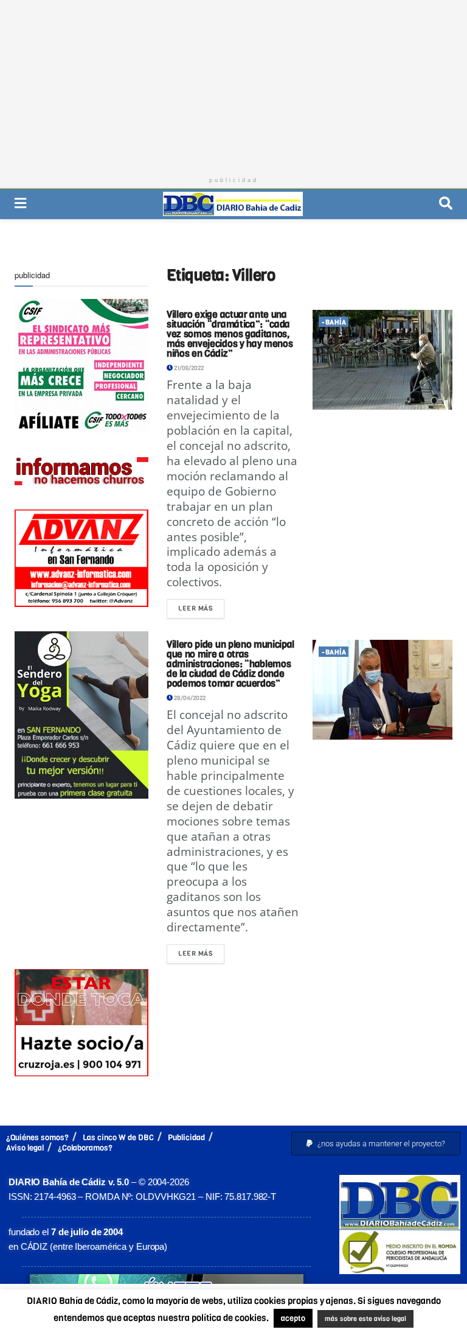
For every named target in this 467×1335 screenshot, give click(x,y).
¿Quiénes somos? (37, 1137)
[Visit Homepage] (233, 204)
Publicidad (186, 1137)
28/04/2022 (189, 698)
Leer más (201, 606)
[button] (375, 1143)
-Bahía (334, 322)
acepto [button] (293, 1318)
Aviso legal (25, 1148)
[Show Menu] (20, 203)
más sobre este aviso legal (365, 1318)
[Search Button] (445, 203)
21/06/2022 (188, 368)
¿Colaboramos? (85, 1148)
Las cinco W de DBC (118, 1137)
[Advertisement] (233, 85)
